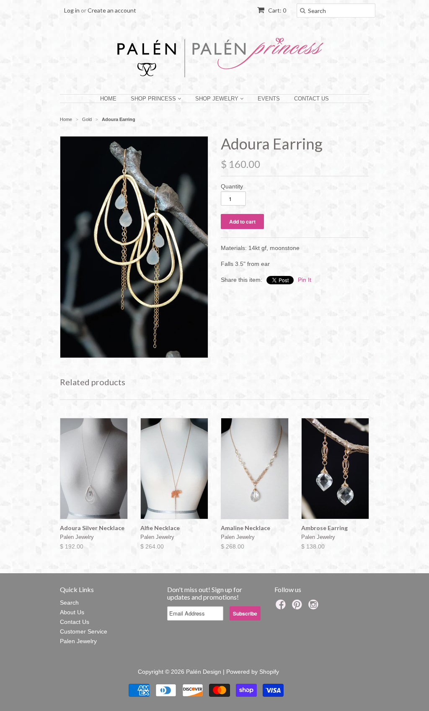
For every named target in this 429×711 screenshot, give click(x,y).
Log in (72, 10)
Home (108, 98)
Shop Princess (154, 98)
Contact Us (311, 98)
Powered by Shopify (252, 671)
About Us (72, 612)
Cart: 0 (276, 10)
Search (69, 602)
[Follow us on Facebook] (282, 607)
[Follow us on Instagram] (314, 607)
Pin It (304, 279)
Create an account (112, 10)
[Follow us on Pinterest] (298, 607)
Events (269, 98)
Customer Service (83, 631)
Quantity (232, 186)
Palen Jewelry (78, 641)
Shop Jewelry (217, 98)
